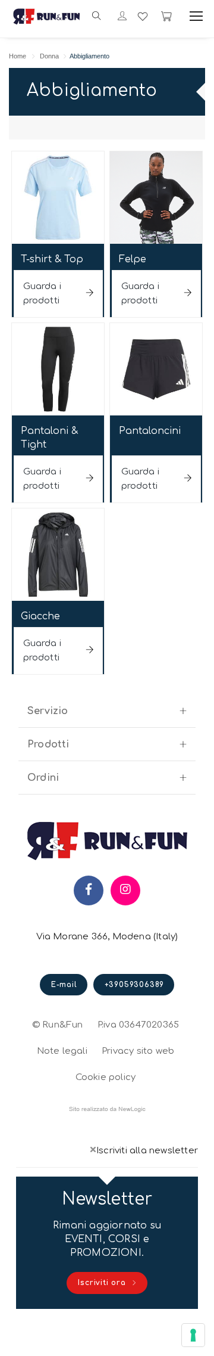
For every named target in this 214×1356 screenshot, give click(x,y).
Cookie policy (105, 1075)
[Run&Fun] (46, 16)
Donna (49, 56)
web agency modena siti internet (107, 1109)
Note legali (62, 1051)
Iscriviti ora (103, 1283)
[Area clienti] (122, 16)
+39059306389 (135, 984)
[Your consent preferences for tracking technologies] (193, 1335)
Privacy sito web (138, 1049)
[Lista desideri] (143, 16)
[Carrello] (166, 16)
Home (17, 56)
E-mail (64, 984)
